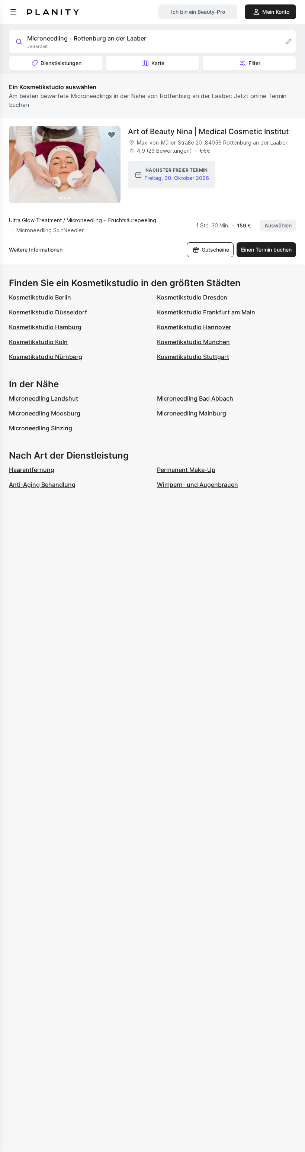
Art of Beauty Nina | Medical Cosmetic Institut (208, 131)
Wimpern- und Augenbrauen (197, 484)
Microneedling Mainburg (191, 413)
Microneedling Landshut (43, 398)
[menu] (13, 11)
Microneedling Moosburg (44, 413)
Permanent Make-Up (186, 469)
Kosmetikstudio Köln (38, 342)
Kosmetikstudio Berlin (40, 297)
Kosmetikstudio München (193, 342)
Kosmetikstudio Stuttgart (193, 356)
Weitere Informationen (35, 249)
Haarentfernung (31, 469)
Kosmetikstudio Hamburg (45, 327)
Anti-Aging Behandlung (42, 484)
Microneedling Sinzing (40, 428)
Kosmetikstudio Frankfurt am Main (206, 312)
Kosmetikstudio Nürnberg (45, 356)
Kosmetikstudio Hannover (194, 327)
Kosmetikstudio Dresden (192, 297)
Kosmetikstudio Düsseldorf (48, 312)
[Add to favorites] (111, 134)
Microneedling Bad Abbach (195, 398)
